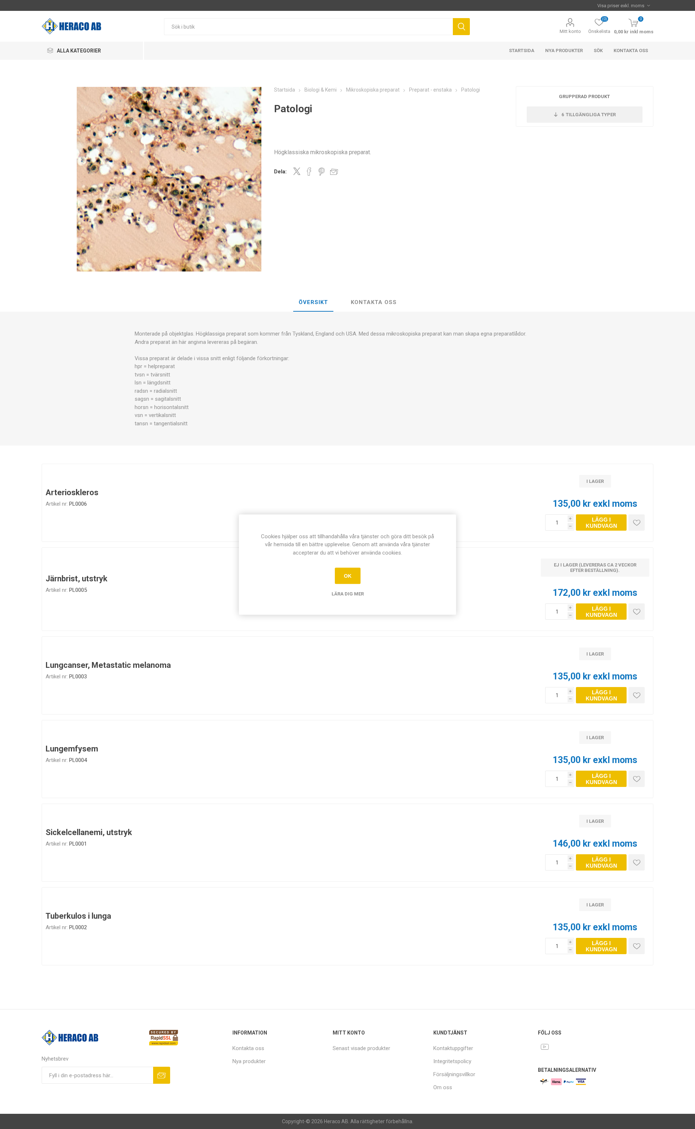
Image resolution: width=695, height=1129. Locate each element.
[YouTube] (545, 1047)
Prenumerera (161, 1075)
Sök (461, 26)
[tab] (313, 303)
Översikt (313, 302)
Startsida (521, 50)
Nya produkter (564, 50)
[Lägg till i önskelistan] (636, 522)
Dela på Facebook (309, 172)
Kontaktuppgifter (453, 1048)
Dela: (280, 171)
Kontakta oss (631, 50)
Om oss (442, 1087)
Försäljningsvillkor (454, 1074)
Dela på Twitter (296, 171)
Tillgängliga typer (588, 114)
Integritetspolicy (452, 1061)
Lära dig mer (348, 594)
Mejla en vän (334, 172)
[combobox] (308, 26)
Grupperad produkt (584, 96)
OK (347, 576)
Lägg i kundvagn (601, 523)
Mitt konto (570, 31)
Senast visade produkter (361, 1048)
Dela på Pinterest (321, 172)
